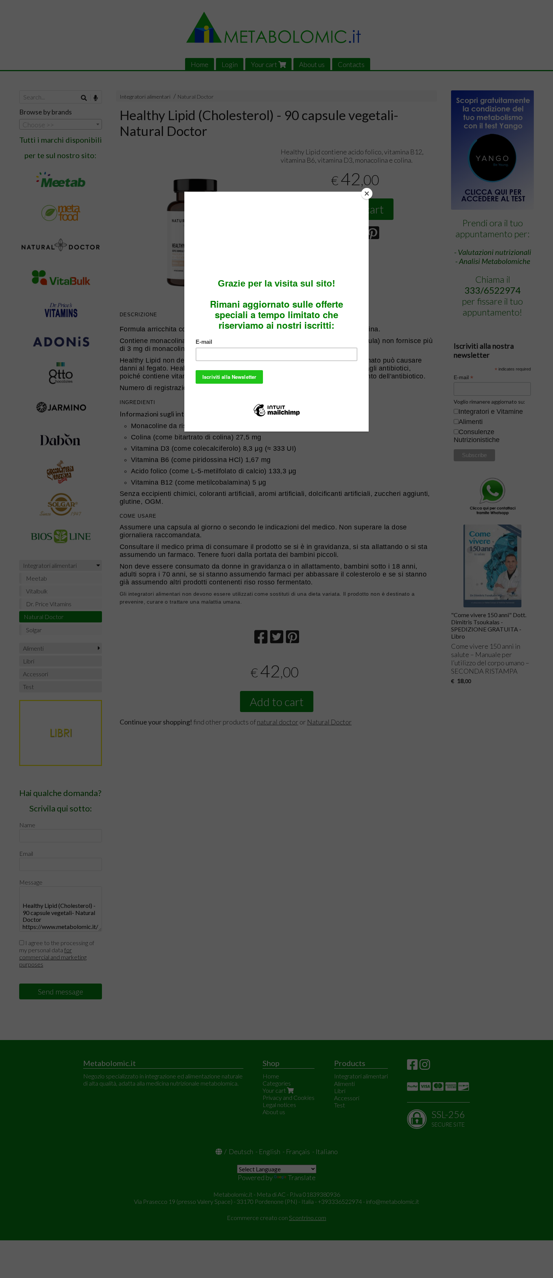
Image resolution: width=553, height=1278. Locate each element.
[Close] (366, 193)
